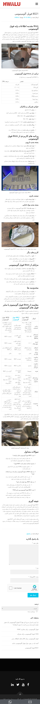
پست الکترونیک (33, 577)
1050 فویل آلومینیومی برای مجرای (27, 634)
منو (37, 4)
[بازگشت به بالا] (20, 694)
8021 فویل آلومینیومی (31, 648)
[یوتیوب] (23, 684)
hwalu (17, 17)
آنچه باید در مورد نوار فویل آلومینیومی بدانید (25, 643)
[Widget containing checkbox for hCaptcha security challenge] (22, 588)
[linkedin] (12, 684)
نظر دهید (35, 543)
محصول (28, 534)
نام (37, 568)
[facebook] (28, 684)
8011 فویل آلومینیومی (16, 318)
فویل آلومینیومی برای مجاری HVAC (27, 629)
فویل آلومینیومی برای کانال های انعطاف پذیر (25, 639)
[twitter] (17, 684)
